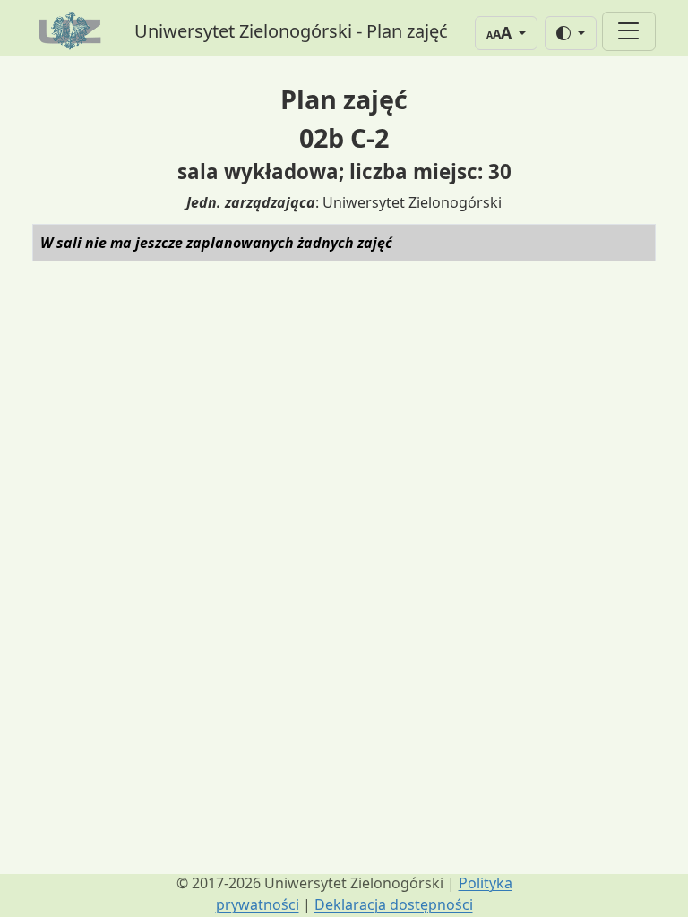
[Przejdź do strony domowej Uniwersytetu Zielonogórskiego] (72, 31)
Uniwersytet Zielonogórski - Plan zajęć (291, 31)
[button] (506, 33)
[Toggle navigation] (629, 31)
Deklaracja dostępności (393, 904)
